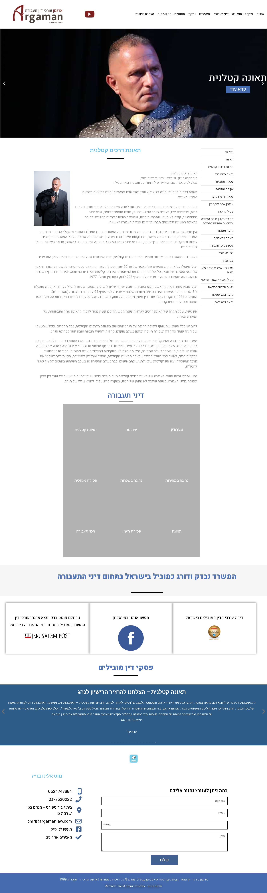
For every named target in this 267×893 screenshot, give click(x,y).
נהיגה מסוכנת (225, 230)
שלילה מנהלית (224, 181)
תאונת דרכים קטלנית (220, 166)
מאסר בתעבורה (223, 238)
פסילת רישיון (225, 211)
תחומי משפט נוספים (171, 14)
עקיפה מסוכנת (224, 189)
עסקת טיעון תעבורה (221, 245)
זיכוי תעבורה (226, 253)
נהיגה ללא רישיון (223, 302)
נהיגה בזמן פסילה (222, 294)
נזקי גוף (228, 152)
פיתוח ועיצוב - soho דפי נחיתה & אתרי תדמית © (133, 886)
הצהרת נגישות (144, 14)
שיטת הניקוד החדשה (220, 287)
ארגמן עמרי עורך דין (221, 204)
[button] (144, 134)
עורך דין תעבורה (242, 14)
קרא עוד (132, 731)
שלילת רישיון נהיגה (222, 196)
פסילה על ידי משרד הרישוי (217, 279)
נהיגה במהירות (224, 174)
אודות (260, 14)
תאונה (229, 159)
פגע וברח (227, 260)
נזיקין (192, 14)
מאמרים (204, 14)
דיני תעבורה (221, 14)
